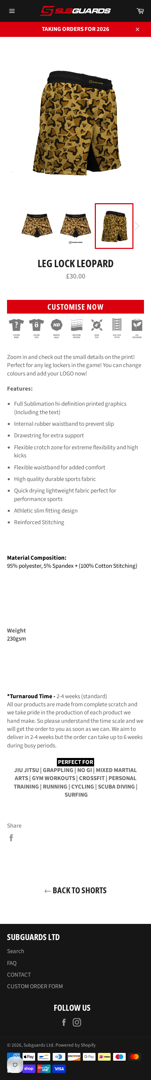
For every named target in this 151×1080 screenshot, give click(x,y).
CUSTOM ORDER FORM (35, 986)
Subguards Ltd (38, 1045)
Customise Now (75, 306)
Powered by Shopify (75, 1045)
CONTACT (19, 975)
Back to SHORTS (79, 890)
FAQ (12, 963)
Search (15, 951)
